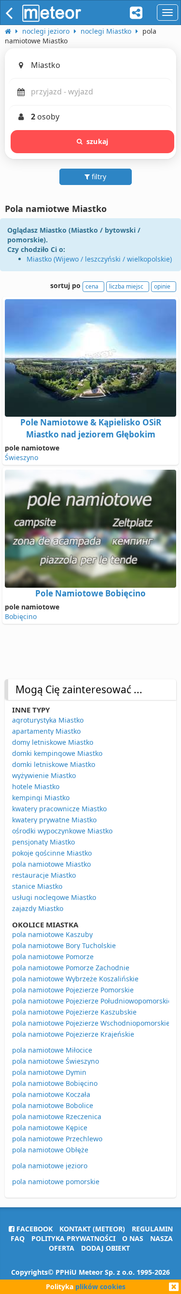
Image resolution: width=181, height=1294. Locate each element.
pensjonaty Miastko (43, 841)
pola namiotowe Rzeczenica (56, 1116)
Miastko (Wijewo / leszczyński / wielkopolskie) (99, 259)
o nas (132, 1238)
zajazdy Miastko (37, 908)
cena (91, 286)
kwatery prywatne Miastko (54, 819)
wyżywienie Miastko (44, 775)
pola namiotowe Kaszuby (52, 934)
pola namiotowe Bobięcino (54, 1083)
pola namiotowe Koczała (51, 1094)
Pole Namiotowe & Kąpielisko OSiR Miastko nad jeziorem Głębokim (90, 428)
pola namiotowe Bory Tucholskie (64, 945)
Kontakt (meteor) (92, 1228)
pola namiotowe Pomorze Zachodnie (70, 967)
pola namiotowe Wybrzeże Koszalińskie (75, 978)
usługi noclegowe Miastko (54, 897)
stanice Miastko (37, 886)
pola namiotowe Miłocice (52, 1050)
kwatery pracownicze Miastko (59, 808)
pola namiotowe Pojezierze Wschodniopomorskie (91, 1023)
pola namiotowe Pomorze (53, 956)
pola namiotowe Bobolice (52, 1105)
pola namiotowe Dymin (49, 1072)
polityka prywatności (73, 1238)
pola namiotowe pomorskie (55, 1181)
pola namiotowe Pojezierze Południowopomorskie (92, 1000)
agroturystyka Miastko (48, 720)
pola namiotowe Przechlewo (57, 1138)
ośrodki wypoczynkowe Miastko (62, 830)
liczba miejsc (126, 286)
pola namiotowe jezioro (49, 1165)
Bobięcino (21, 616)
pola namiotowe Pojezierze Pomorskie (73, 989)
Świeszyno (21, 457)
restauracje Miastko (44, 875)
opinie (162, 286)
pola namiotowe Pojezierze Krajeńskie (73, 1034)
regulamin (152, 1228)
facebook (33, 1228)
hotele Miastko (35, 786)
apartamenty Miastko (46, 731)
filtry (98, 176)
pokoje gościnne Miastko (52, 853)
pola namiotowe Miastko (51, 864)
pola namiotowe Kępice (49, 1127)
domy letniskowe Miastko (52, 742)
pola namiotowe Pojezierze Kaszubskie (74, 1012)
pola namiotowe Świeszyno (55, 1061)
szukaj (97, 141)
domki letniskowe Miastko (53, 764)
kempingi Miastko (41, 797)
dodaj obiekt (105, 1248)
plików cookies (100, 1286)
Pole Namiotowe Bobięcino (90, 593)
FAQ (18, 1238)
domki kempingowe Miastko (57, 753)
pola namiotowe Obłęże (50, 1149)
